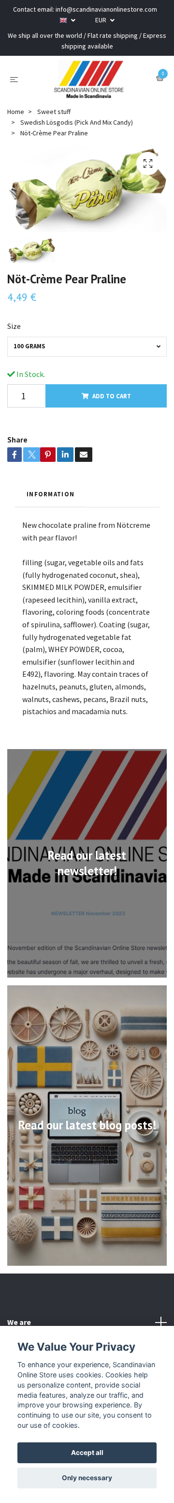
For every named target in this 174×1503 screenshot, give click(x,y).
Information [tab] (50, 494)
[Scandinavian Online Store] (89, 79)
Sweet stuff (54, 111)
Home (15, 111)
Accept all (87, 1452)
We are (19, 1322)
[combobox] (87, 347)
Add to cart (111, 396)
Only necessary (87, 1478)
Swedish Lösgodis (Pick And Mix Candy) (76, 122)
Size (14, 326)
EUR (101, 20)
